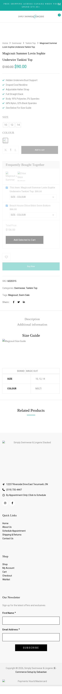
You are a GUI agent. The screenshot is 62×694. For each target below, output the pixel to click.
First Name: (8, 613)
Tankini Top (30, 43)
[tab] (32, 319)
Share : (6, 302)
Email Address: (10, 629)
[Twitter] (18, 302)
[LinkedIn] (24, 302)
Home (5, 43)
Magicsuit (13, 295)
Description (32, 319)
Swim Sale (24, 295)
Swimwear (16, 43)
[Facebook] (13, 302)
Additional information (32, 324)
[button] (56, 16)
